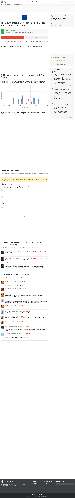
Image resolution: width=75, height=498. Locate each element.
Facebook (46, 485)
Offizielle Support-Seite (57, 25)
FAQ (33, 1)
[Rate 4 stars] (64, 60)
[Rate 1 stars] (58, 60)
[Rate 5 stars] (66, 60)
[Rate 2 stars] (60, 60)
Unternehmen (27, 1)
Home (20, 1)
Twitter (45, 483)
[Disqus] (24, 197)
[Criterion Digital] (37, 494)
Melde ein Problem (13, 37)
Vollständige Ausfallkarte (37, 37)
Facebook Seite (56, 23)
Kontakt (46, 1)
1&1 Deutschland (15, 4)
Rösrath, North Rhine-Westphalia (40, 251)
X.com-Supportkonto (57, 22)
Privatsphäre (39, 1)
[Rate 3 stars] (62, 60)
